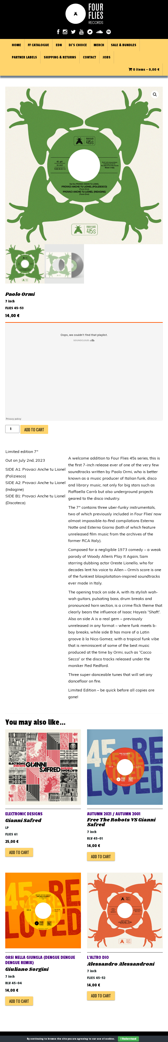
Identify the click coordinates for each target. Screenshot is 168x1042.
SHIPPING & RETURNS (60, 57)
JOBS (106, 57)
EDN (59, 45)
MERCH (99, 45)
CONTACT (89, 57)
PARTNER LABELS (24, 57)
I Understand (128, 1038)
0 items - (145, 69)
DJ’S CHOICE (78, 45)
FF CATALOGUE (38, 45)
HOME (16, 45)
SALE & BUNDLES (123, 45)
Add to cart (34, 429)
